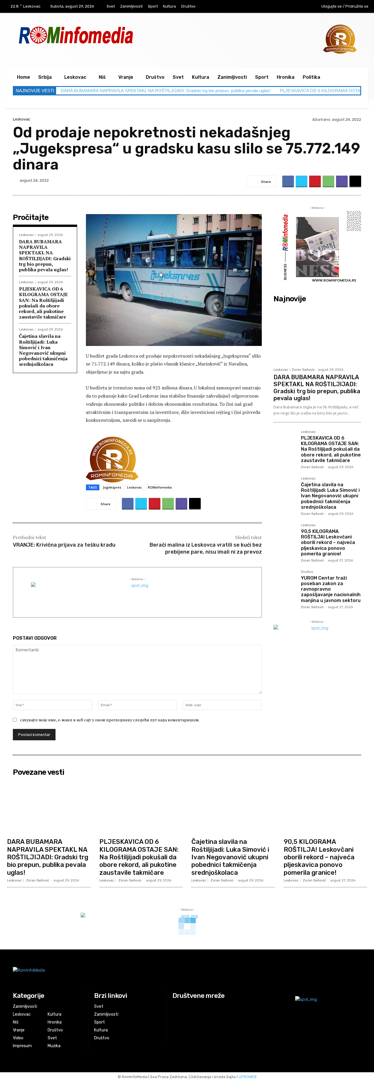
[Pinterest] (315, 181)
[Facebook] (276, 7)
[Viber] (342, 181)
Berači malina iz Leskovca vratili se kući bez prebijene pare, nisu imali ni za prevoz (206, 548)
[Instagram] (289, 7)
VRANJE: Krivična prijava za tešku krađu (64, 545)
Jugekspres (112, 487)
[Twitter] (301, 181)
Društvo (307, 572)
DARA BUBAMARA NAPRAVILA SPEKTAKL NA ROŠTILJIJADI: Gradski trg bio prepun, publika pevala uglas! (166, 90)
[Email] (355, 181)
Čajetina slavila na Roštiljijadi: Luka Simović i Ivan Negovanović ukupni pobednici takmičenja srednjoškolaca (43, 350)
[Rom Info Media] (102, 35)
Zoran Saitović (303, 370)
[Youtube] (301, 7)
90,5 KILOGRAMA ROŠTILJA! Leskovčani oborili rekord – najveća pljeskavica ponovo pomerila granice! (328, 543)
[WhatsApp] (328, 181)
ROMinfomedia (160, 487)
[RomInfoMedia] (127, 974)
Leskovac (21, 119)
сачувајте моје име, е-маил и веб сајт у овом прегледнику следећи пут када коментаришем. (110, 720)
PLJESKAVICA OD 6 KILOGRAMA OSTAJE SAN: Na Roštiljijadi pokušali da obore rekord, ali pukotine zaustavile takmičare (43, 303)
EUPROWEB (246, 1077)
